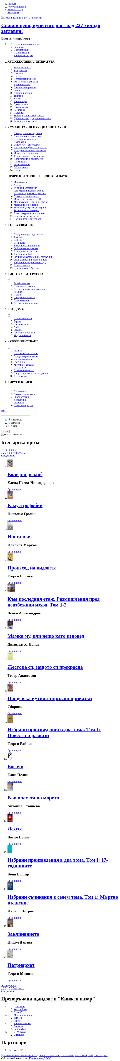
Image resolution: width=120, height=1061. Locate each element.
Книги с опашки (22, 1023)
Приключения (21, 300)
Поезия (17, 76)
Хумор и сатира (22, 84)
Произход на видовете (32, 568)
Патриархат (21, 965)
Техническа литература (26, 210)
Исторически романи (25, 78)
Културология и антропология (30, 150)
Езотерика (19, 362)
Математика (20, 182)
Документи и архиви (25, 394)
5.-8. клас (19, 240)
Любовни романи (23, 93)
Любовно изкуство (24, 370)
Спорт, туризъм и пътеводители (31, 373)
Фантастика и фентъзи (26, 81)
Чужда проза (20, 70)
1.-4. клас (19, 237)
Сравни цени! (15, 489)
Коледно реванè (25, 474)
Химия (17, 185)
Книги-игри (20, 101)
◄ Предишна (8, 450)
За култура (13, 12)
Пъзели (18, 294)
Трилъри (18, 95)
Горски (17, 1020)
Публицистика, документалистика (32, 118)
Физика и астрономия (25, 187)
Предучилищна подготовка (28, 234)
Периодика (20, 391)
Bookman (18, 1026)
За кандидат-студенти (25, 251)
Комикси (18, 291)
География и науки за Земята (29, 190)
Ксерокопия (20, 399)
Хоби (16, 327)
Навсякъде (16, 419)
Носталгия (20, 536)
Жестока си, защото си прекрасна (45, 667)
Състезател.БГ (15, 1050)
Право (17, 170)
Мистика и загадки (24, 364)
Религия (18, 350)
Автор (14, 426)
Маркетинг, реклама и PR (27, 199)
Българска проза (22, 67)
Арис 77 (18, 1012)
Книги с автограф (23, 55)
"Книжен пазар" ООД (39, 1058)
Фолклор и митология (25, 121)
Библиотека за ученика (26, 248)
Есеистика (19, 110)
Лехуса (15, 829)
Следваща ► (8, 455)
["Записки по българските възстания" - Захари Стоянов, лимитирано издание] (54, 1055)
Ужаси (17, 98)
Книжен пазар (15, 9)
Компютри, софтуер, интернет (30, 207)
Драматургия (21, 104)
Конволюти (20, 47)
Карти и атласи (22, 265)
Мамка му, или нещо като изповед (46, 636)
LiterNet (12, 4)
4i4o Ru (18, 1017)
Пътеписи (19, 112)
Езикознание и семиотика (27, 136)
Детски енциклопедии (26, 303)
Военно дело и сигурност (27, 219)
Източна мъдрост (23, 359)
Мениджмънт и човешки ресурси (31, 202)
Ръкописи (19, 402)
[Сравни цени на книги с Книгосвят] (21, 17)
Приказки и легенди (24, 286)
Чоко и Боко (20, 1009)
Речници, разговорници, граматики (33, 256)
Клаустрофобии (25, 505)
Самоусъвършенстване (26, 356)
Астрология (20, 367)
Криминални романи (25, 87)
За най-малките (22, 283)
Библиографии (22, 397)
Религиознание (22, 164)
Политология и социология (28, 158)
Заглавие (15, 422)
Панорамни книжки (24, 297)
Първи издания (22, 52)
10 (19, 452)
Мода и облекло (22, 335)
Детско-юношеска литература (29, 289)
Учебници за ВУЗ (23, 254)
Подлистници (21, 49)
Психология (20, 161)
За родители (20, 376)
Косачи (15, 766)
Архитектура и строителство (29, 213)
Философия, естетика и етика (29, 156)
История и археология (26, 139)
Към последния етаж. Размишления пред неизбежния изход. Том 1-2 (54, 602)
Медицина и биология (26, 204)
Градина (18, 329)
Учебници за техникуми (27, 245)
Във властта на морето (33, 797)
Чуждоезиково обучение (27, 268)
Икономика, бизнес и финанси (30, 193)
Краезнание (20, 142)
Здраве (17, 321)
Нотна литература (23, 405)
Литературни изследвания (28, 133)
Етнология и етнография (27, 144)
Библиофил (20, 1029)
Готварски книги (23, 318)
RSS (3, 410)
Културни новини (17, 6)
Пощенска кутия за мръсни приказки (50, 698)
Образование (21, 167)
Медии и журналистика (26, 153)
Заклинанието (23, 934)
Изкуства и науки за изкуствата (30, 147)
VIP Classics (20, 1032)
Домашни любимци (24, 332)
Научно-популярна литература (30, 262)
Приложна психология (26, 353)
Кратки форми (21, 107)
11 (22, 452)
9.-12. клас (19, 242)
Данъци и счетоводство (26, 196)
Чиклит (18, 90)
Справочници (21, 324)
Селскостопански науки (26, 216)
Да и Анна (19, 1006)
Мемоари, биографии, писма (29, 115)
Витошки (19, 1034)
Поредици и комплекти (26, 44)
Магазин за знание (24, 1015)
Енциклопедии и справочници (30, 259)
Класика (18, 73)
